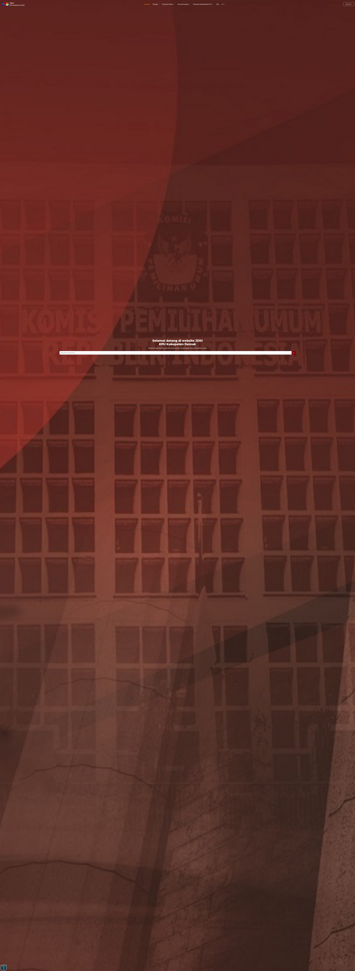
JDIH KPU (348, 4)
